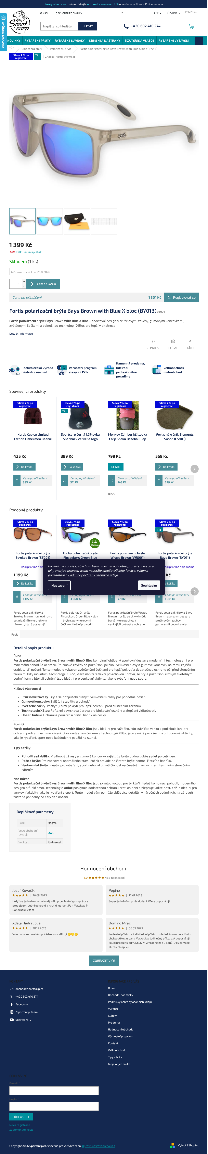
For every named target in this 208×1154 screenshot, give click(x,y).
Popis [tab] (14, 634)
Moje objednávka (119, 1064)
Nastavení (59, 585)
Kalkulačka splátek (29, 252)
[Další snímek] (196, 135)
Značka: (60, 56)
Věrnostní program (120, 1036)
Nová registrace (19, 1125)
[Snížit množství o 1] (24, 286)
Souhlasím (149, 585)
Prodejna (114, 1022)
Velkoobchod (116, 1050)
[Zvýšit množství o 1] (24, 281)
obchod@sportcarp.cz (29, 988)
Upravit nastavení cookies (98, 1145)
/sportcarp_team (26, 1012)
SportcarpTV (23, 1019)
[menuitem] (13, 40)
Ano (50, 833)
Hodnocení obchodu (104, 868)
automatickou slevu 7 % (103, 4)
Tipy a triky (115, 1057)
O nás (44, 13)
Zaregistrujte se (55, 4)
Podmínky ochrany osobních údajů (93, 575)
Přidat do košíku (46, 283)
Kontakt (113, 1043)
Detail (115, 467)
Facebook (21, 1004)
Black (111, 494)
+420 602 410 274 (26, 996)
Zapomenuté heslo (21, 1129)
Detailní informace (21, 333)
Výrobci (113, 1008)
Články (112, 1015)
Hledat (88, 26)
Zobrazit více (104, 960)
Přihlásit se (21, 1116)
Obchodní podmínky (69, 13)
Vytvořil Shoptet (188, 1145)
